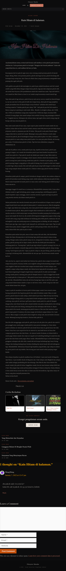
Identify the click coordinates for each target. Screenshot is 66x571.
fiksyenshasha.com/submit (26, 381)
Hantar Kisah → (36, 5)
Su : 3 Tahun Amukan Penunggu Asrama (53, 409)
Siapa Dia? (9, 408)
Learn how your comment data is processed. (44, 556)
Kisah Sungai (30, 408)
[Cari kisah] (28, 5)
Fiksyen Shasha (33, 2)
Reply (4, 493)
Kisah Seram (33, 15)
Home (24, 5)
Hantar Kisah (33, 425)
